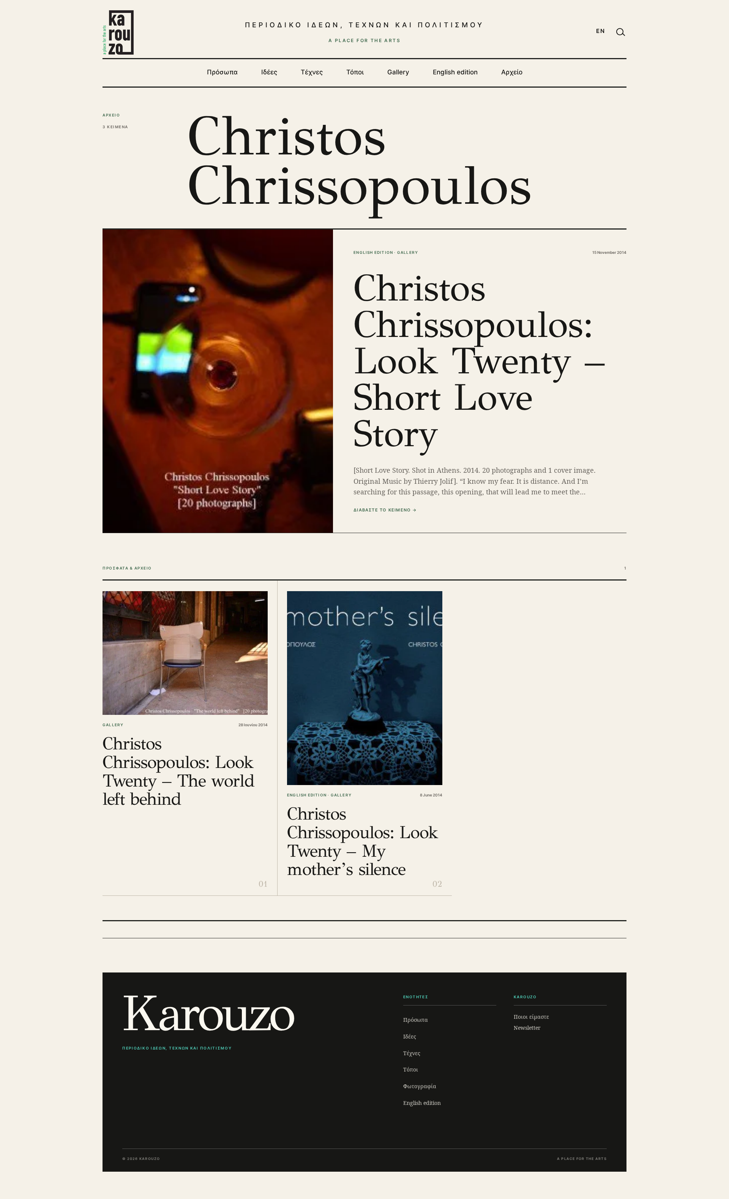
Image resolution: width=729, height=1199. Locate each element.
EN (600, 31)
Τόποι (355, 72)
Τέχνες (312, 72)
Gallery (398, 72)
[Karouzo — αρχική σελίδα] (118, 32)
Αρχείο (511, 72)
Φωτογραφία (419, 1086)
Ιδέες (269, 72)
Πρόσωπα (222, 72)
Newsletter (527, 1027)
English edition (455, 72)
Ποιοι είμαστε (531, 1016)
